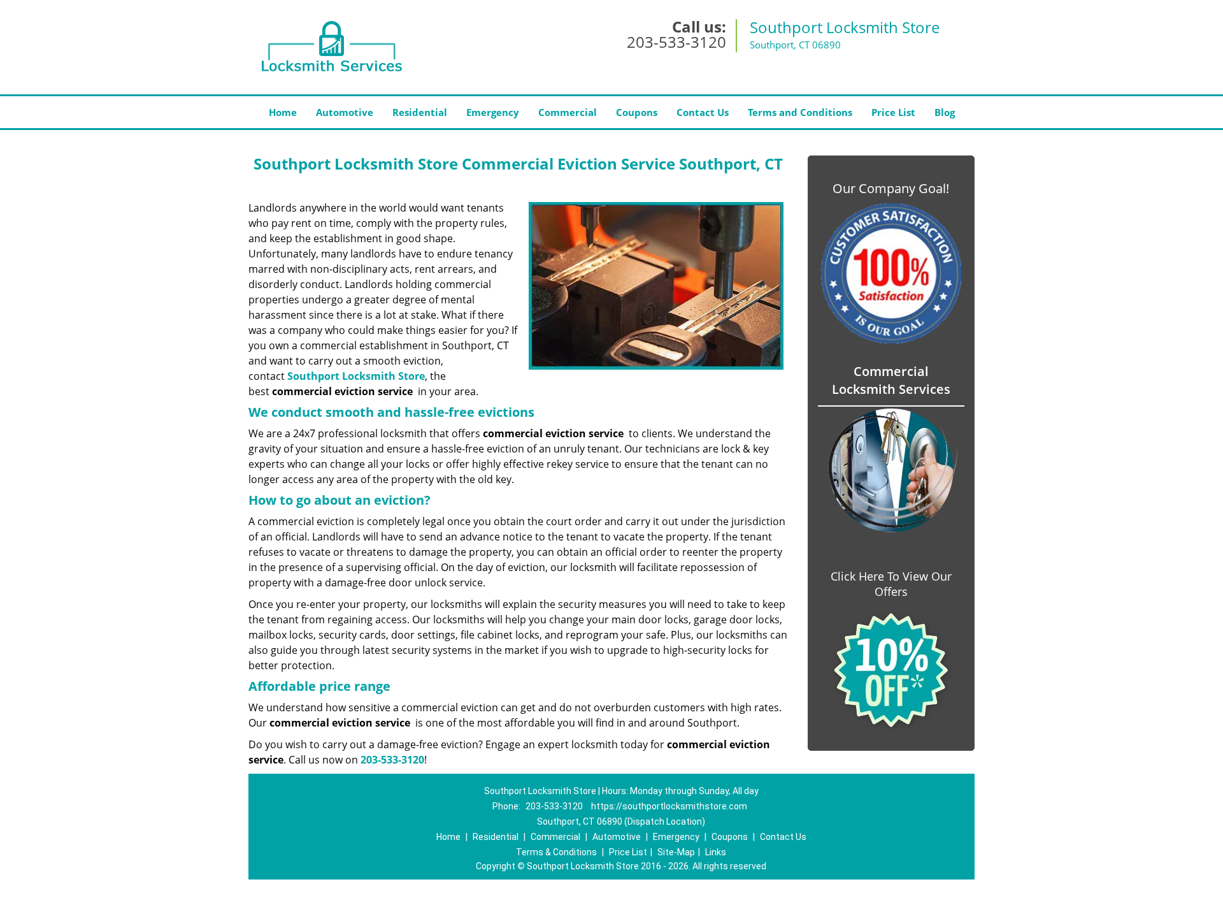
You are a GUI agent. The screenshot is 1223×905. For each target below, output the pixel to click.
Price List (893, 112)
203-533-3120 (676, 41)
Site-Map (676, 852)
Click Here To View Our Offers (891, 583)
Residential (419, 112)
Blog (944, 112)
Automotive (344, 112)
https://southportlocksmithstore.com (669, 806)
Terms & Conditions (556, 852)
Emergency (492, 112)
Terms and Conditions (800, 112)
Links (715, 852)
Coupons (636, 112)
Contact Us (702, 112)
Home (283, 112)
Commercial (567, 112)
